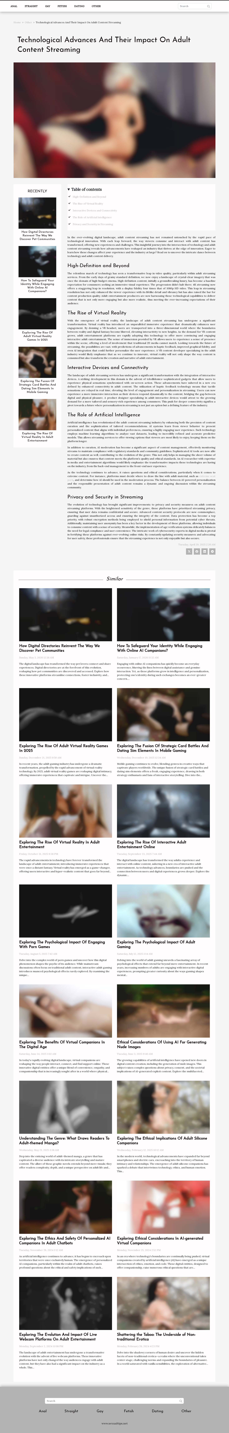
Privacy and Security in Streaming (93, 224)
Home (17, 22)
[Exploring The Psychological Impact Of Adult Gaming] (163, 910)
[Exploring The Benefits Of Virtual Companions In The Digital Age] (65, 1010)
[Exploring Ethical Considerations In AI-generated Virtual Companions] (163, 1207)
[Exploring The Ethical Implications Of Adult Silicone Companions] (163, 1106)
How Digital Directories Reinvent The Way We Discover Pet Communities (37, 236)
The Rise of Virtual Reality (88, 203)
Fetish (62, 6)
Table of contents (86, 189)
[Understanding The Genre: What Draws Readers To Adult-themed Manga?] (65, 1106)
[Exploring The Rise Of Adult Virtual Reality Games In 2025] (37, 313)
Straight (31, 6)
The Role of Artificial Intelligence (92, 217)
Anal (14, 6)
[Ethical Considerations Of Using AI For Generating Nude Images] (163, 1010)
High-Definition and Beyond (89, 196)
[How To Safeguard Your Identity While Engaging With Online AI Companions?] (37, 261)
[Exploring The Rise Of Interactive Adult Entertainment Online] (163, 810)
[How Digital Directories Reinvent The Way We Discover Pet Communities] (37, 212)
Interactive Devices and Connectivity (95, 210)
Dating (79, 6)
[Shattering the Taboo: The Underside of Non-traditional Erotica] (163, 1303)
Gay (47, 6)
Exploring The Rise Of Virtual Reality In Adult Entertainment (37, 437)
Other (96, 6)
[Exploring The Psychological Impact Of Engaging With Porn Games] (65, 910)
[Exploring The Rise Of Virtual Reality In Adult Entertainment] (37, 414)
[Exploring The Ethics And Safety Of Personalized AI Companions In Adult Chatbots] (65, 1207)
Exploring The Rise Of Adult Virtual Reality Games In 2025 (37, 336)
